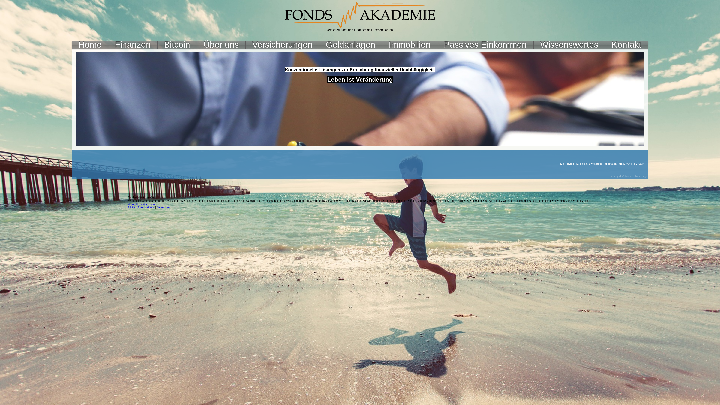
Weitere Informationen (141, 207)
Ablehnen (149, 204)
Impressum (163, 207)
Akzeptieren (135, 204)
